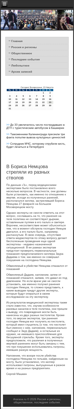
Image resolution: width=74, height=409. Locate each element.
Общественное (21, 53)
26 (23, 105)
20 (30, 102)
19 (23, 102)
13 (30, 99)
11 (16, 99)
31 (10, 109)
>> (8, 124)
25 (16, 105)
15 (43, 99)
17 (10, 102)
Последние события (25, 59)
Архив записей (21, 71)
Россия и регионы (24, 47)
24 (10, 105)
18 (16, 102)
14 (37, 99)
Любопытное (20, 65)
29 (43, 105)
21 (37, 102)
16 (50, 99)
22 (43, 102)
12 (23, 99)
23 (50, 102)
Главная (16, 41)
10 (10, 99)
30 (50, 105)
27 (30, 105)
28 (37, 105)
